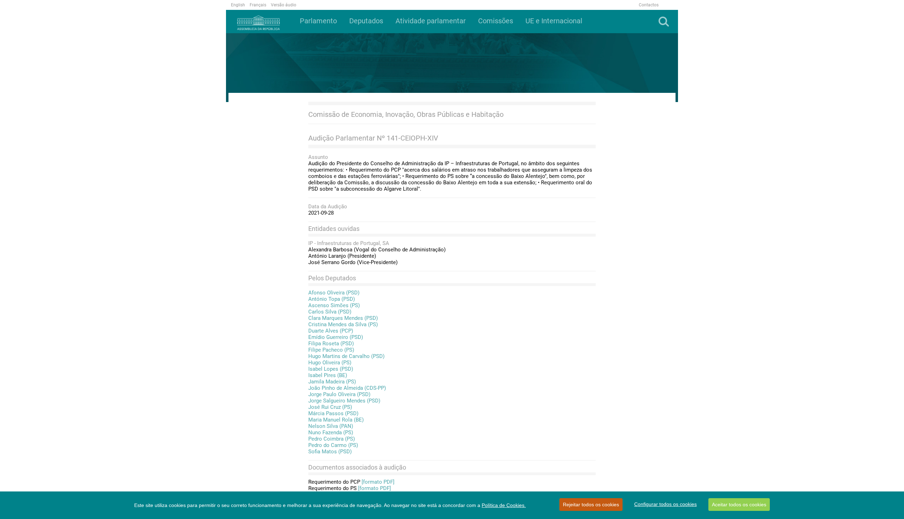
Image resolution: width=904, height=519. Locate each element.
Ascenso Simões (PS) (334, 305)
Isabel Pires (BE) (327, 375)
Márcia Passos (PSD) (333, 413)
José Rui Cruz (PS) (330, 407)
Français (258, 4)
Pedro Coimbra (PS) (331, 439)
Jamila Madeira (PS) (332, 381)
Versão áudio (283, 4)
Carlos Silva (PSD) (329, 312)
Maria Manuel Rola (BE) (336, 420)
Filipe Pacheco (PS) (331, 350)
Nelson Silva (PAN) (330, 426)
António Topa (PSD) (331, 299)
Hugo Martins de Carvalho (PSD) (346, 356)
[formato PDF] (378, 482)
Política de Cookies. (504, 505)
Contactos (649, 4)
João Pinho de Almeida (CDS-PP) (347, 388)
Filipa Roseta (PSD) (331, 343)
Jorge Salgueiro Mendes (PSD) (344, 401)
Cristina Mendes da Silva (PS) (343, 324)
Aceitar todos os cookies (739, 504)
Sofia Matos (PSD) (330, 451)
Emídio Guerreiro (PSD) (335, 337)
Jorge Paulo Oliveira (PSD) (339, 394)
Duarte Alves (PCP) (330, 331)
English (238, 4)
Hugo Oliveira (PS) (329, 362)
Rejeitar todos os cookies (591, 504)
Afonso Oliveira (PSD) (333, 293)
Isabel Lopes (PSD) (330, 369)
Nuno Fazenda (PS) (330, 432)
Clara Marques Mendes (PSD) (343, 318)
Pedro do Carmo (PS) (333, 445)
